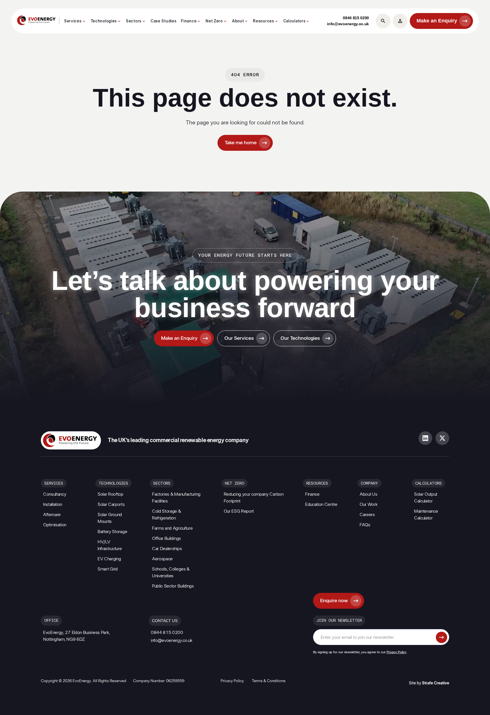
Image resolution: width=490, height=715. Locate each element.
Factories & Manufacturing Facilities (176, 497)
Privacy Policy (396, 652)
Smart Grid (108, 569)
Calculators (294, 21)
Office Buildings (166, 538)
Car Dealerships (167, 548)
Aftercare (52, 514)
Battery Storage (112, 531)
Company (369, 483)
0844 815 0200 (356, 18)
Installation (52, 504)
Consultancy (54, 494)
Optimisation (54, 525)
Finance (189, 21)
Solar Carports (111, 504)
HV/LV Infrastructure (110, 545)
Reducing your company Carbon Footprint (254, 497)
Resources (263, 21)
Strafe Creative (435, 683)
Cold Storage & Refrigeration (166, 514)
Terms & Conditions (269, 681)
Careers (367, 514)
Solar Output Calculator (425, 497)
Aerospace (162, 559)
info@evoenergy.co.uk (348, 24)
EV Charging (109, 559)
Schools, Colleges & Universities (170, 572)
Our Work (368, 504)
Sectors (133, 21)
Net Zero (214, 21)
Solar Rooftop (110, 494)
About (238, 21)
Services (73, 21)
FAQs (365, 525)
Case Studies (163, 21)
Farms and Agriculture (172, 528)
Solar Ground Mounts (110, 518)
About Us (368, 494)
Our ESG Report (239, 511)
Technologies (104, 21)
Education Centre (321, 504)
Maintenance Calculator (426, 514)
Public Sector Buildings (173, 586)
